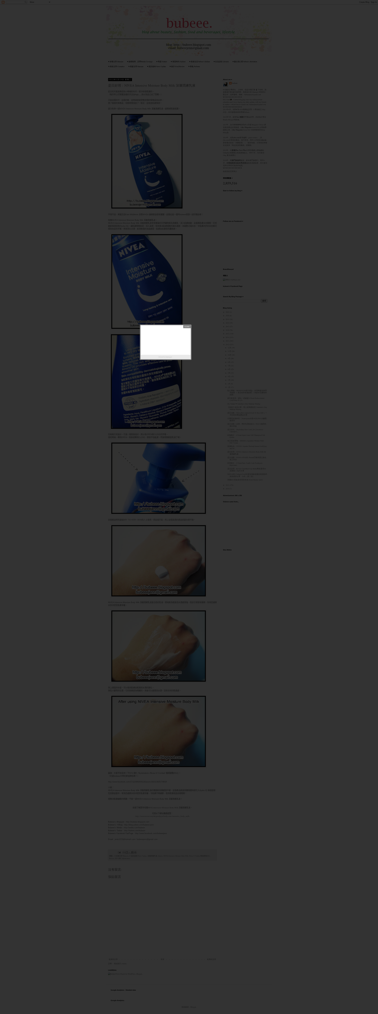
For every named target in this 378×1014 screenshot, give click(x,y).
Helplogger (169, 357)
